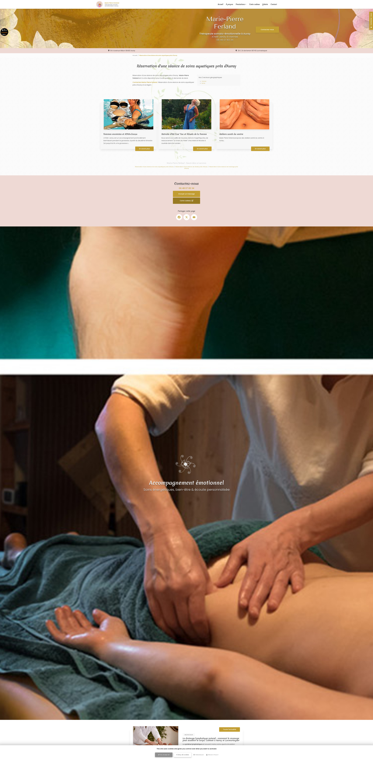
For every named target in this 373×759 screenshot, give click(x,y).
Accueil (220, 4)
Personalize (199, 755)
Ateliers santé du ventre (231, 134)
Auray (203, 83)
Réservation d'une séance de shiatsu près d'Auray (191, 167)
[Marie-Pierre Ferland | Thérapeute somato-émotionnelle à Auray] (99, 4)
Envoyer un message (186, 194)
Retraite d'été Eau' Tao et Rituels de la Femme (184, 134)
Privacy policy (213, 755)
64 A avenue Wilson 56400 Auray (122, 50)
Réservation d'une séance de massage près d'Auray (211, 167)
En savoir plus (144, 149)
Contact (274, 4)
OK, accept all (164, 755)
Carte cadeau (254, 4)
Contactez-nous (267, 29)
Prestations (240, 4)
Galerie (265, 4)
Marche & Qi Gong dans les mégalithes (202, 739)
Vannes (204, 81)
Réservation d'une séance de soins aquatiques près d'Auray (154, 167)
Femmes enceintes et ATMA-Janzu (120, 134)
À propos (229, 4)
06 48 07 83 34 (224, 39)
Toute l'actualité (229, 729)
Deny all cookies (183, 755)
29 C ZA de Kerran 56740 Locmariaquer (252, 50)
